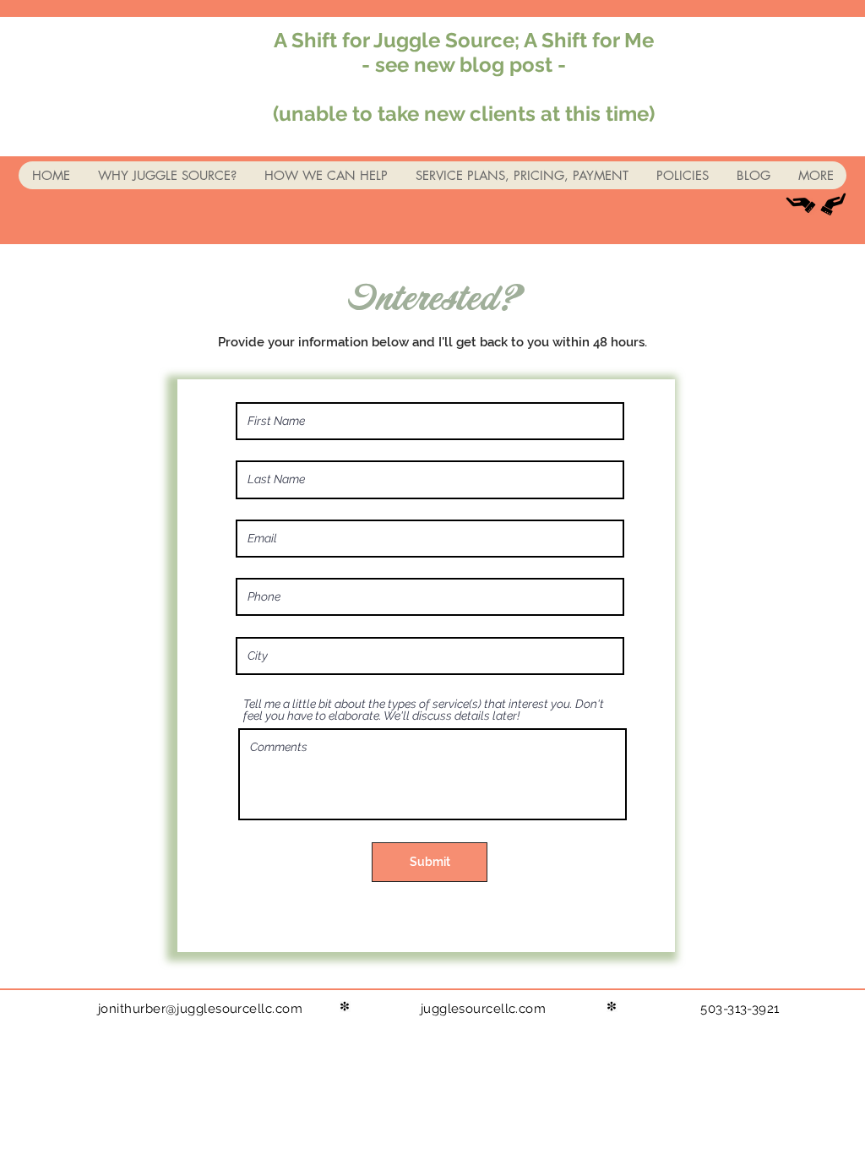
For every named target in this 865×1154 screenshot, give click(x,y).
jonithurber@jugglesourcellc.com (200, 1008)
